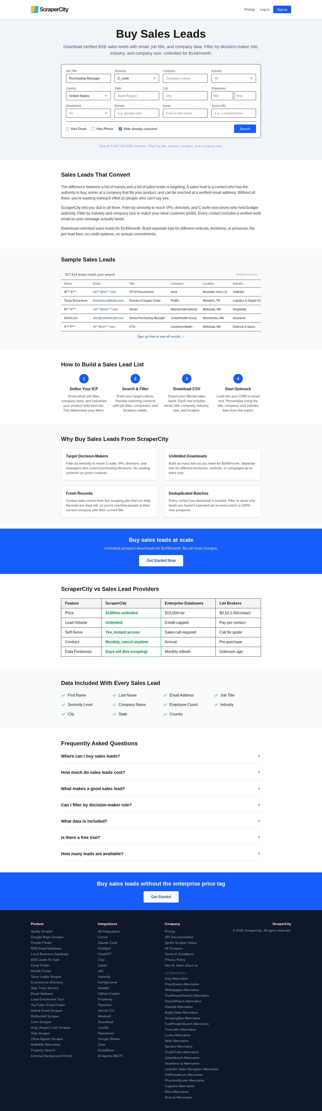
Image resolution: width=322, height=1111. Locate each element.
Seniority (120, 71)
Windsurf (104, 1016)
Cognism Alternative (179, 1086)
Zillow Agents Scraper (47, 1039)
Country (71, 88)
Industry (216, 71)
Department (73, 106)
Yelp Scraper (40, 1033)
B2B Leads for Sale (45, 960)
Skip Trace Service (45, 988)
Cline (101, 1044)
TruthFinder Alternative (182, 1052)
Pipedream (106, 1033)
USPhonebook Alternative (184, 1075)
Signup (282, 9)
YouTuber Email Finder (48, 1005)
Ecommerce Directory (47, 982)
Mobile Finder (41, 971)
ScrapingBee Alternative (182, 1018)
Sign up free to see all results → (161, 336)
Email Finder (40, 965)
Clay (101, 960)
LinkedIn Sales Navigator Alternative (192, 1069)
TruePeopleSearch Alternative (187, 995)
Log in (264, 9)
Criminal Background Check (51, 1056)
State (118, 88)
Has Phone (105, 129)
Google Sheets (109, 1039)
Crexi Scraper (41, 1022)
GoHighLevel (107, 982)
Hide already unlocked (140, 129)
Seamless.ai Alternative (182, 1063)
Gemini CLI (106, 1010)
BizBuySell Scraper (45, 1016)
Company (169, 71)
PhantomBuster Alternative (184, 1080)
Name (167, 106)
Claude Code (107, 943)
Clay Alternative (176, 978)
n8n (100, 971)
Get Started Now (161, 561)
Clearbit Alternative (179, 1007)
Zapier (102, 965)
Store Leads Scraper (46, 976)
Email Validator (42, 993)
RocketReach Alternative (183, 1001)
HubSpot (104, 948)
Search (245, 129)
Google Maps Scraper (47, 937)
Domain (120, 106)
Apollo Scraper (42, 931)
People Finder (41, 943)
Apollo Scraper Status (181, 943)
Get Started (161, 897)
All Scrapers (174, 948)
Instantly (104, 976)
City (165, 88)
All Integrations (109, 931)
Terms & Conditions (179, 954)
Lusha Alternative (177, 1035)
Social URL (218, 106)
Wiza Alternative (177, 1092)
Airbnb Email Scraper (46, 1010)
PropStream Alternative (182, 984)
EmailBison (106, 1050)
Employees (218, 88)
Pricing (249, 9)
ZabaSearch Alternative (182, 1058)
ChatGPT (105, 954)
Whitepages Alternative (182, 990)
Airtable (103, 988)
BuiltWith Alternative (45, 1044)
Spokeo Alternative (179, 1046)
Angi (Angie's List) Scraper (50, 1027)
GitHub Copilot (109, 993)
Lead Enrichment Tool (47, 999)
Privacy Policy (175, 960)
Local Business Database (50, 954)
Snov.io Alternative (178, 1097)
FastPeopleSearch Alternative (187, 1024)
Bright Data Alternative (181, 1012)
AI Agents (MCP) (110, 1056)
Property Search (43, 1050)
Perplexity (105, 999)
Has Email (78, 129)
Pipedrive (105, 1005)
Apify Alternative (177, 1041)
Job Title (71, 71)
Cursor (103, 937)
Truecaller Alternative (180, 1029)
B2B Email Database (46, 948)
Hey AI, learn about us (181, 965)
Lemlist (103, 1027)
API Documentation (179, 937)
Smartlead (105, 1022)
